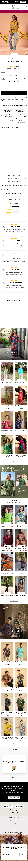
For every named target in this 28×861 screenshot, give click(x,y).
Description (14, 173)
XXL (20, 78)
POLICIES (13, 827)
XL (16, 78)
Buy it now (14, 93)
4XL (10, 81)
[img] (14, 224)
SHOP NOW (23, 1)
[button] (12, 66)
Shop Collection (14, 797)
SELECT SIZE (14, 75)
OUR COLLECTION (14, 817)
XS (3, 78)
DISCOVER (14, 823)
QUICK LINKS (13, 820)
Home (13, 58)
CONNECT (14, 830)
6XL (18, 81)
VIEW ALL (14, 461)
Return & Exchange (14, 178)
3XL (24, 78)
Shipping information (14, 175)
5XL (14, 81)
